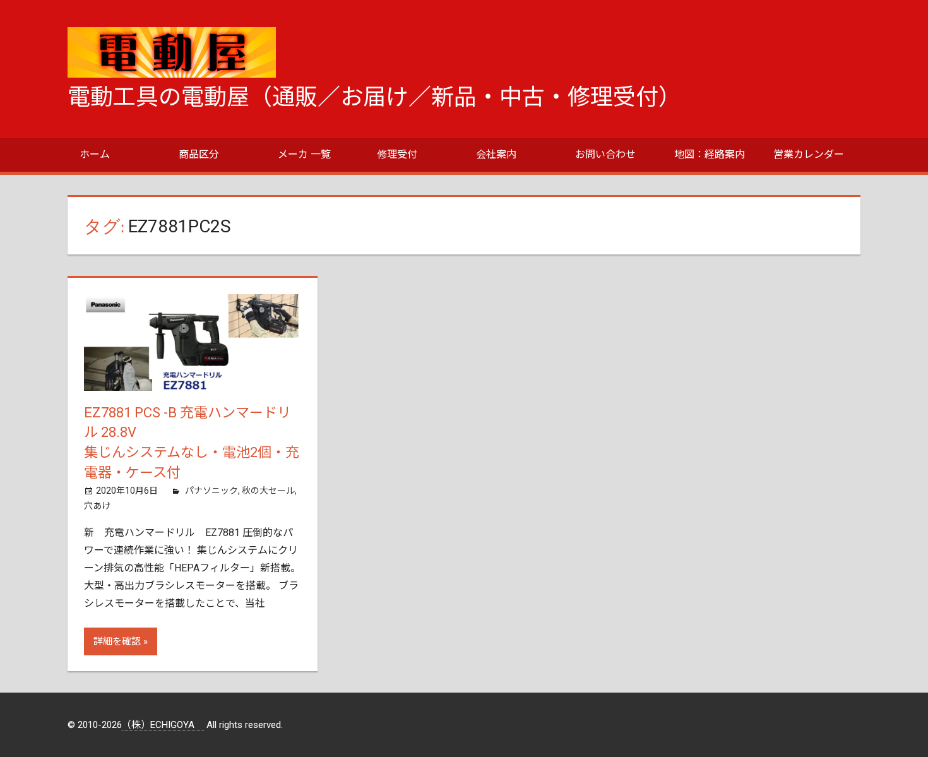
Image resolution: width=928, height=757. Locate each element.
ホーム (95, 154)
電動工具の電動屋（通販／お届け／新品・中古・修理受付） (374, 97)
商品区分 (199, 154)
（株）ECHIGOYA (163, 724)
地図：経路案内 (709, 154)
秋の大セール (268, 491)
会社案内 (496, 154)
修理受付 (397, 154)
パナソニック (211, 491)
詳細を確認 (117, 641)
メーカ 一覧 (304, 154)
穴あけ (97, 506)
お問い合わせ (605, 154)
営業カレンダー (808, 154)
